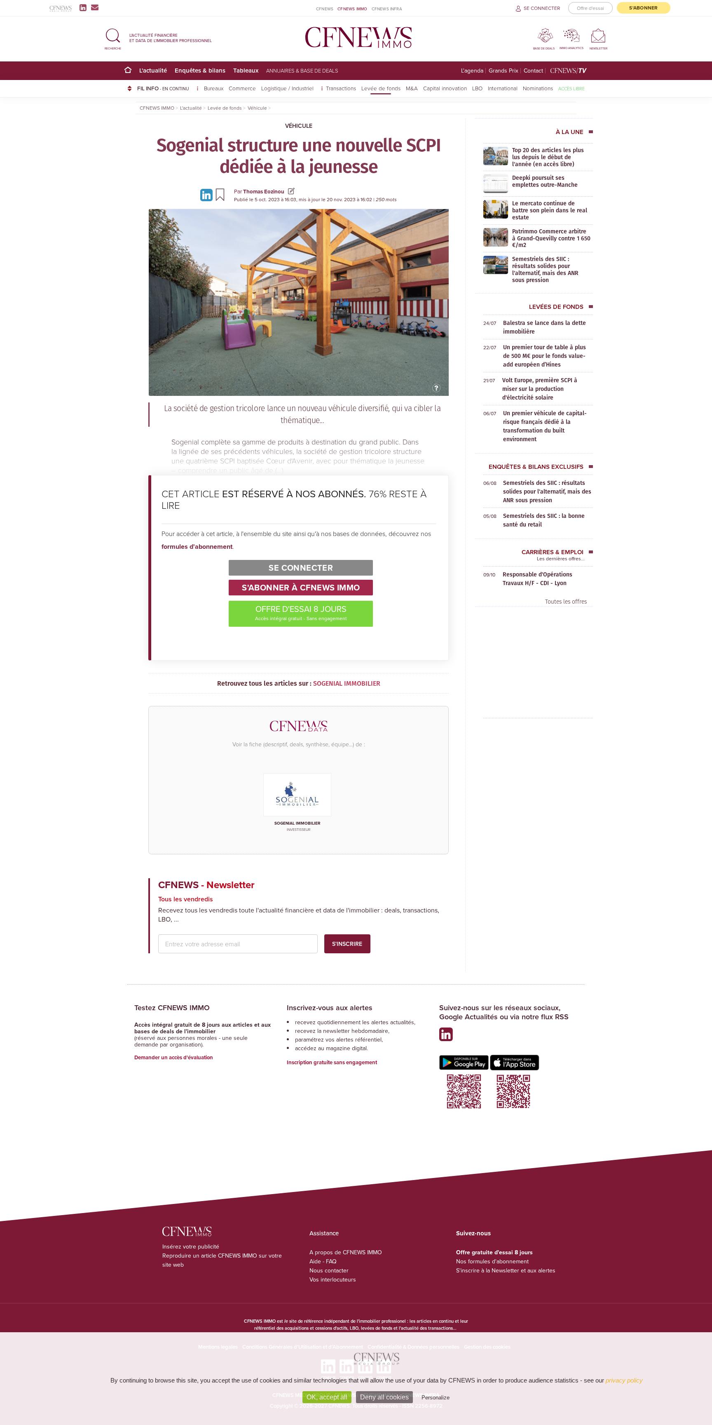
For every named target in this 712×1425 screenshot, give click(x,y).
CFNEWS (324, 9)
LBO (477, 88)
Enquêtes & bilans (200, 70)
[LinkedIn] (85, 7)
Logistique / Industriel (288, 88)
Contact (533, 70)
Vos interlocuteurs (332, 1279)
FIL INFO (163, 88)
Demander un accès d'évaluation (173, 1057)
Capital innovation (445, 88)
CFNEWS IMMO (352, 9)
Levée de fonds (380, 88)
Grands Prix (503, 70)
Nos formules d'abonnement (492, 1261)
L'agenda (472, 70)
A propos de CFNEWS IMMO (345, 1252)
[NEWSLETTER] (598, 35)
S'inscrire (347, 944)
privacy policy (624, 1380)
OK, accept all (327, 1397)
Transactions (341, 88)
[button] (113, 38)
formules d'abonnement (197, 546)
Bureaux (213, 88)
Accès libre (571, 88)
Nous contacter (329, 1270)
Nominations (538, 88)
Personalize (436, 1397)
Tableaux (245, 70)
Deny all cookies (384, 1397)
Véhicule (298, 126)
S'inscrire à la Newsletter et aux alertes (505, 1270)
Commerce (242, 88)
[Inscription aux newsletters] (94, 7)
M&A (412, 88)
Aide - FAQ (323, 1261)
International (503, 88)
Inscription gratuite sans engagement (332, 1062)
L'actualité (153, 70)
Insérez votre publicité (190, 1246)
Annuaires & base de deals (302, 70)
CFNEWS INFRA (387, 9)
